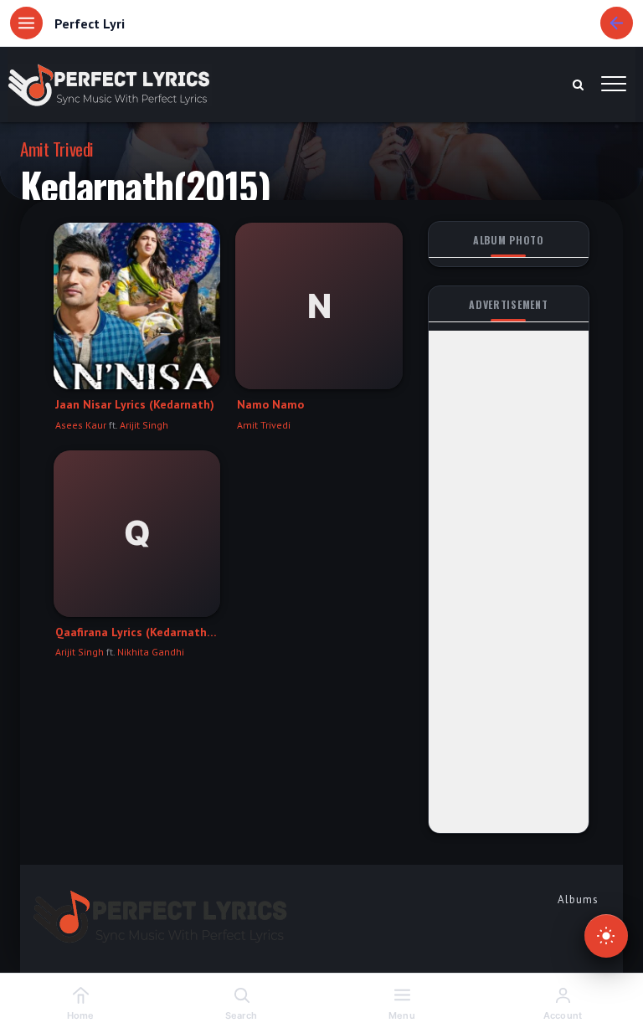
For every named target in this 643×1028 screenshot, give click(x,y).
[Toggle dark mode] (606, 936)
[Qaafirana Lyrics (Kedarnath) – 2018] (137, 533)
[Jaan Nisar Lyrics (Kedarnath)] (137, 306)
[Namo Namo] (318, 306)
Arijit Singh (144, 425)
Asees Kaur (80, 425)
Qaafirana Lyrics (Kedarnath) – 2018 (137, 632)
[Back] (616, 23)
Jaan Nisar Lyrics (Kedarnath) (134, 404)
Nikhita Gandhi (150, 651)
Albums (578, 899)
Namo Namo (270, 404)
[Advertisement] (509, 582)
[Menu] (26, 23)
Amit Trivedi (57, 149)
